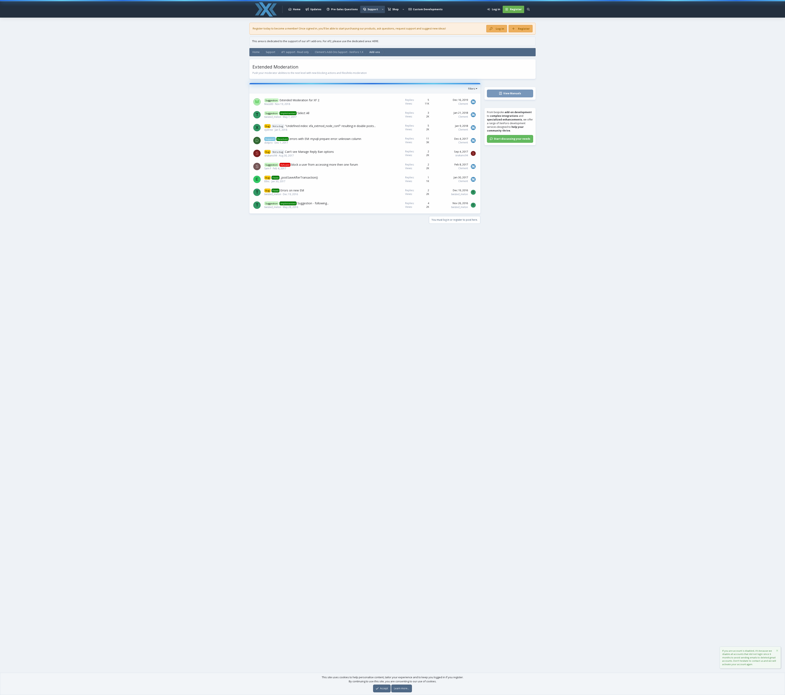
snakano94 (270, 155)
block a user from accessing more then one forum (324, 164)
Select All (303, 113)
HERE (375, 41)
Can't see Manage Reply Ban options (309, 152)
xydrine (268, 130)
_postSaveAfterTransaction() (299, 177)
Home (297, 9)
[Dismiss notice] (776, 651)
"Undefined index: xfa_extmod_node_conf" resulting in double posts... (330, 126)
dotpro (268, 142)
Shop (395, 9)
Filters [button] (471, 88)
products (370, 28)
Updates (315, 9)
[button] (382, 9)
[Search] (528, 9)
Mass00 (268, 104)
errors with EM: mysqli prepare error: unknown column (325, 139)
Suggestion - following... (313, 203)
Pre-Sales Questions (344, 9)
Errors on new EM (292, 190)
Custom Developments (428, 9)
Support (373, 9)
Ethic (267, 181)
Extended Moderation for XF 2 (299, 100)
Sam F (267, 168)
